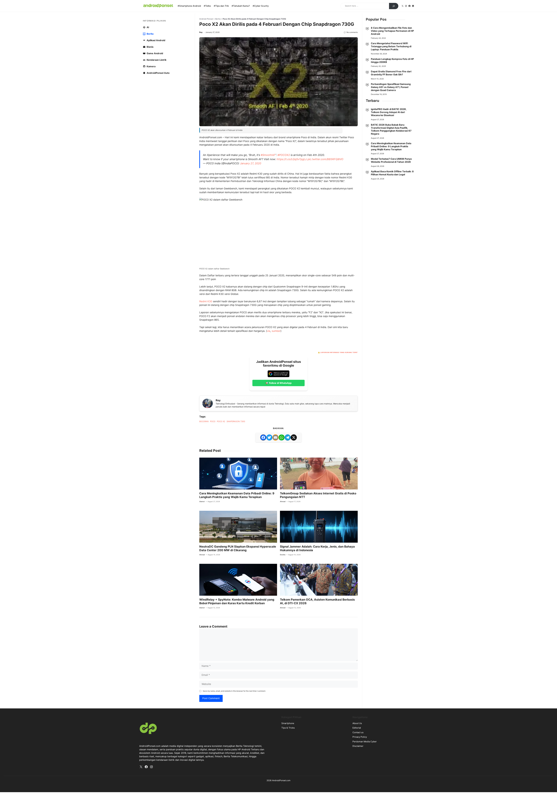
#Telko (207, 5)
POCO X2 (221, 588)
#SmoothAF (268, 238)
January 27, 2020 (250, 246)
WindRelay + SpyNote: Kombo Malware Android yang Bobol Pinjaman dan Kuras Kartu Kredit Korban (236, 768)
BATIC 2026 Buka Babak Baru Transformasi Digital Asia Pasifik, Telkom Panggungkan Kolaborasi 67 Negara (391, 171)
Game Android (155, 95)
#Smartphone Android (189, 5)
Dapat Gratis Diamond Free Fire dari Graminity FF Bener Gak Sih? (391, 115)
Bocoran (204, 588)
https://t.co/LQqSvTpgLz (292, 242)
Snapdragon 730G (236, 588)
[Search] (393, 6)
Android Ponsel (206, 60)
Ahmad (282, 668)
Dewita (282, 722)
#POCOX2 (283, 238)
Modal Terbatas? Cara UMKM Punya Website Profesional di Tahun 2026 (391, 202)
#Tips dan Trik (221, 5)
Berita (217, 60)
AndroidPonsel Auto (158, 114)
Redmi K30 (205, 468)
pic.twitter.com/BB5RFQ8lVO (325, 242)
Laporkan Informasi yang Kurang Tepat (339, 519)
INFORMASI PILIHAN (154, 62)
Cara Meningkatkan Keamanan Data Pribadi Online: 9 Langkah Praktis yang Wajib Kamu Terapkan (236, 662)
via (268, 497)
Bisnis (150, 88)
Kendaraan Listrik (156, 101)
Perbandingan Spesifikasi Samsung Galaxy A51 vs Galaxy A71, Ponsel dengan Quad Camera (391, 128)
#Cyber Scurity (261, 5)
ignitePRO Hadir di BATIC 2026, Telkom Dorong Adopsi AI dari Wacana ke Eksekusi (388, 153)
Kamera (151, 108)
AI (148, 69)
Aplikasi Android (156, 82)
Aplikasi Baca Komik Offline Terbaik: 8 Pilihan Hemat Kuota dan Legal (392, 215)
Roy (200, 74)
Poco (212, 588)
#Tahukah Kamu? (241, 5)
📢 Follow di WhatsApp (279, 549)
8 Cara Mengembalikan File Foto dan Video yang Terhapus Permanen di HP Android (392, 72)
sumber (276, 497)
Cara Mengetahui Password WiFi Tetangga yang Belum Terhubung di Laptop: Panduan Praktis (391, 88)
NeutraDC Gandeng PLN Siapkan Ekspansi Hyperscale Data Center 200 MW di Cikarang (237, 715)
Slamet (202, 668)
